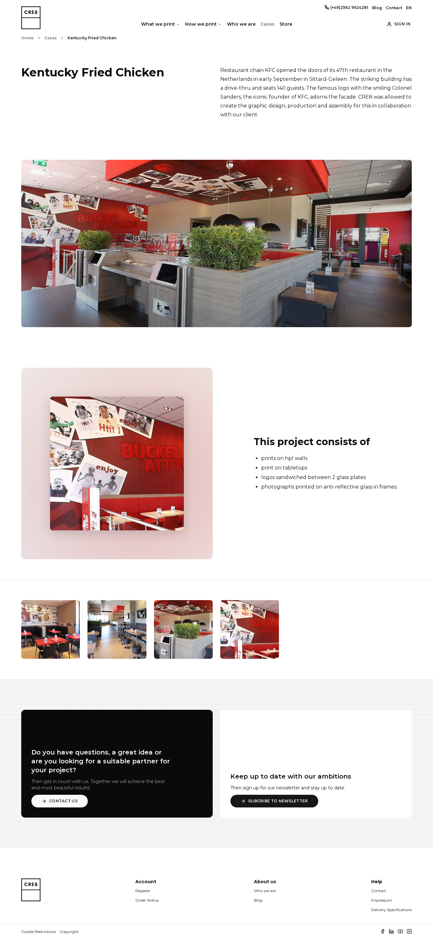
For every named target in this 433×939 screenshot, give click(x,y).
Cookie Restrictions (38, 931)
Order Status (147, 900)
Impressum (381, 900)
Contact (394, 7)
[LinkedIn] (391, 931)
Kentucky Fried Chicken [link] (92, 38)
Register (142, 890)
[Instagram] (409, 931)
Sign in (402, 24)
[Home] (31, 895)
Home (27, 38)
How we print (201, 24)
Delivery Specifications (391, 909)
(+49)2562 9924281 (349, 7)
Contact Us (63, 801)
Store (286, 24)
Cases (268, 24)
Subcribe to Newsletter (278, 801)
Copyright (69, 931)
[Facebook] (382, 931)
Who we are (241, 24)
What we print (158, 24)
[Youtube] (400, 931)
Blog (377, 7)
